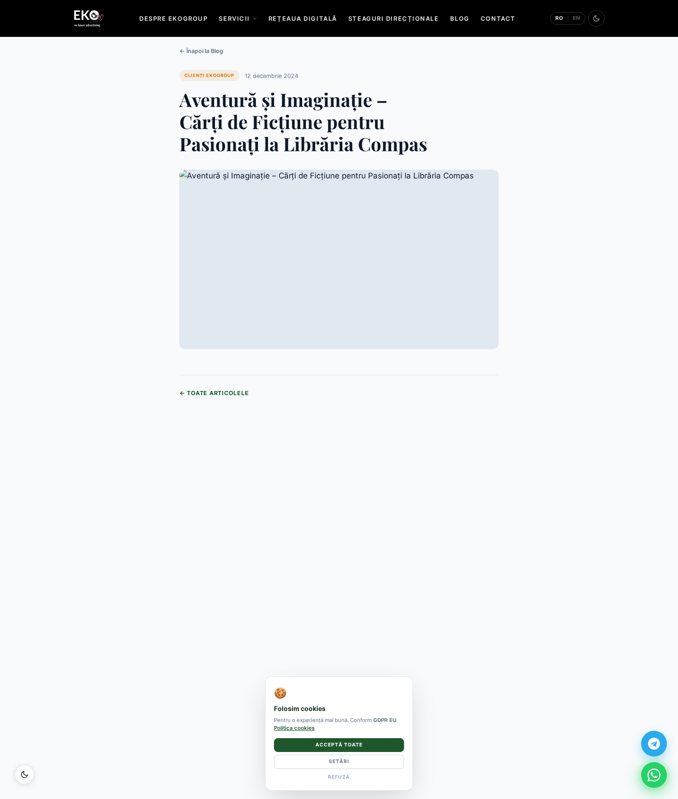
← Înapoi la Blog (201, 50)
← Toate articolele (214, 393)
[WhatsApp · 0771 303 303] (654, 775)
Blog (460, 18)
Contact (498, 18)
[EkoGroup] (88, 18)
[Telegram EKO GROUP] (654, 744)
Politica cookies (294, 728)
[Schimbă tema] (596, 18)
